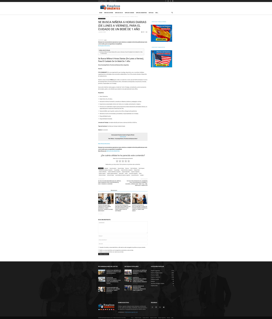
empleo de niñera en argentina (126, 170)
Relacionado (104, 53)
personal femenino (135, 175)
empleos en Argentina (135, 171)
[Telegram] (106, 35)
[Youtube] (173, 1)
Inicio (99, 16)
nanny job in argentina (133, 173)
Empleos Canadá (129, 12)
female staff (121, 173)
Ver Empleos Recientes (104, 45)
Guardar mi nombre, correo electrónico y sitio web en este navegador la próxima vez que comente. (122, 247)
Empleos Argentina (141, 12)
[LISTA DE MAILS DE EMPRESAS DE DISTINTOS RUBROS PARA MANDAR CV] (128, 272)
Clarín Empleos (141, 168)
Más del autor (114, 190)
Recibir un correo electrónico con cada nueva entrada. (112, 251)
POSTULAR (123, 136)
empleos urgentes (102, 173)
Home (100, 12)
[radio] (117, 161)
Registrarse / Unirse (112, 0)
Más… (156, 12)
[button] (172, 12)
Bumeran (127, 168)
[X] (170, 1)
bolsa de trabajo (121, 168)
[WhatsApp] (102, 35)
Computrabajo (116, 170)
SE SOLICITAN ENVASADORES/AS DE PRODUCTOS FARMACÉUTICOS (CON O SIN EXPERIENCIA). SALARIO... (113, 280)
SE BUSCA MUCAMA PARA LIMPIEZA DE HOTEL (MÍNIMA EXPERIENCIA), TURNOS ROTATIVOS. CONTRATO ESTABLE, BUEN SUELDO (105, 208)
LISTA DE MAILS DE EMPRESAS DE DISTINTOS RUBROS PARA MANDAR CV (140, 272)
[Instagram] (168, 1)
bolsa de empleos (113, 168)
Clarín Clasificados (133, 168)
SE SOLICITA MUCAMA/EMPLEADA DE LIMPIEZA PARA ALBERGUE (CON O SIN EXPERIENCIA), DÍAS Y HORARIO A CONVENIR (109, 182)
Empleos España (108, 12)
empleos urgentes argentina (112, 173)
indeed (126, 173)
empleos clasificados (102, 171)
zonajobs (142, 175)
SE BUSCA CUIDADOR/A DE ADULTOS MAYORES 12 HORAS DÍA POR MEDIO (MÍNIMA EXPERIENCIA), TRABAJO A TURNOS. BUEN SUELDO (139, 208)
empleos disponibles (126, 171)
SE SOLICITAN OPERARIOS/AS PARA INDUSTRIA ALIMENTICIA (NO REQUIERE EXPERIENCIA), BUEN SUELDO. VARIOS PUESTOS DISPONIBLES (123, 208)
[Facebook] (166, 1)
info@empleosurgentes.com (131, 312)
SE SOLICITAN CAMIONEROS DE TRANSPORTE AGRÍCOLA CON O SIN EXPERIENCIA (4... (113, 272)
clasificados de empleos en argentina (105, 170)
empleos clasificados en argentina (114, 171)
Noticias (151, 12)
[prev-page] (99, 214)
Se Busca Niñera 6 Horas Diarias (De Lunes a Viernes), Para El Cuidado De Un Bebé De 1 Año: (121, 52)
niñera (140, 173)
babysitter (106, 168)
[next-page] (101, 214)
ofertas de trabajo (110, 175)
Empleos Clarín (137, 170)
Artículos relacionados (104, 190)
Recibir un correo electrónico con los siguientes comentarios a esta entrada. (116, 250)
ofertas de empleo (102, 175)
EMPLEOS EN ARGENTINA (113, 151)
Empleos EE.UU (119, 12)
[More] (109, 35)
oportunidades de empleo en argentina (122, 175)
